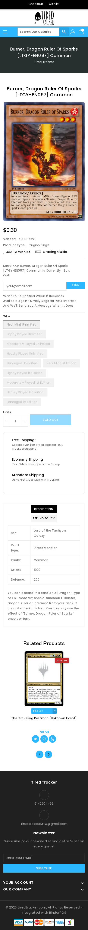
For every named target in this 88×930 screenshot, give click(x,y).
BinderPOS (57, 912)
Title (6, 316)
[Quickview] (35, 739)
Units (7, 412)
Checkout (35, 4)
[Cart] (81, 32)
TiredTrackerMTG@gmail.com (44, 823)
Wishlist (54, 4)
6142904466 (44, 803)
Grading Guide (55, 252)
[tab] (44, 509)
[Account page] (73, 32)
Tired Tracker (44, 62)
